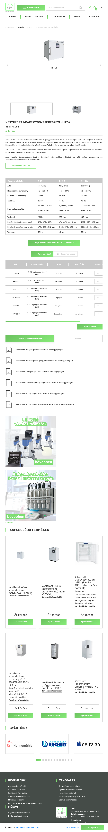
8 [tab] (60, 760)
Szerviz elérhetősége (68, 800)
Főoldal (11, 17)
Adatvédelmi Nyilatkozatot (27, 827)
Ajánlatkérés (90, 327)
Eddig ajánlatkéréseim (18, 816)
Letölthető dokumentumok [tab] (29, 339)
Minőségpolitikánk (16, 800)
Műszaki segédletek (67, 793)
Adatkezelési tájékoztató (19, 796)
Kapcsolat (95, 17)
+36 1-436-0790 (78, 817)
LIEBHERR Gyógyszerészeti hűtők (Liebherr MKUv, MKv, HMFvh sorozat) (86, 582)
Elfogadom (93, 827)
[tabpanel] (20, 744)
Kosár (95, 8)
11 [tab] (68, 760)
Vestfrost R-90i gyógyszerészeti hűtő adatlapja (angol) (40, 350)
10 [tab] (65, 760)
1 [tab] (38, 760)
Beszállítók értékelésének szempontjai (25, 803)
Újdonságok (58, 17)
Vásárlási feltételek (16, 790)
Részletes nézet (67, 254)
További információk (19, 596)
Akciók (77, 17)
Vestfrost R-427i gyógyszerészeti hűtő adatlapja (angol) (40, 393)
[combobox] (101, 8)
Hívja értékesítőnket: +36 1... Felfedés (54, 243)
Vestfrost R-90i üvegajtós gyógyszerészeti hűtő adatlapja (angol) (44, 361)
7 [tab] (57, 760)
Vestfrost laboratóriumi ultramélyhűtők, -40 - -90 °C (86, 685)
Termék (20, 27)
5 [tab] (51, 760)
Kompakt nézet (44, 254)
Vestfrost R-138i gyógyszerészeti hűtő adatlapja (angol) (40, 372)
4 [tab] (49, 760)
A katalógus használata (69, 786)
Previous (7, 65)
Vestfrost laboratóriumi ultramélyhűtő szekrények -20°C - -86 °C (20, 679)
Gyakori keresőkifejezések (70, 790)
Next (100, 65)
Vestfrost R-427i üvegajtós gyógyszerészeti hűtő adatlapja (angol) (45, 404)
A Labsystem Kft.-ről (17, 786)
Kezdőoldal (9, 27)
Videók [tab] (78, 339)
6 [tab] (54, 760)
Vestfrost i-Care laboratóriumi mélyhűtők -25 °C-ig (20, 590)
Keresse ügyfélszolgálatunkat (72, 796)
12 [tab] (71, 760)
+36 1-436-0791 (92, 817)
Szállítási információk (17, 793)
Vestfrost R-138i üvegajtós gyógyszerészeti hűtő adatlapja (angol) (45, 382)
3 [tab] (46, 760)
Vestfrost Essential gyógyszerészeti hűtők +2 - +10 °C (53, 685)
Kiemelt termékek (34, 17)
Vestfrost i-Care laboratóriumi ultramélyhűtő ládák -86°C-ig (53, 590)
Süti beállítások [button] (73, 827)
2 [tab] (43, 760)
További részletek (21, 166)
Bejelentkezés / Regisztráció (90, 8)
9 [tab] (63, 760)
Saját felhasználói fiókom (19, 813)
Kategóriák (33, 8)
